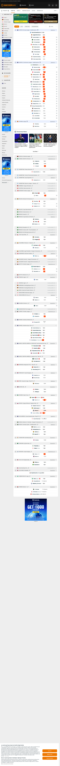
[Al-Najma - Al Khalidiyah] (35, 193)
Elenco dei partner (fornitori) (7, 763)
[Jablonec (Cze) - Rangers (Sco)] (35, 67)
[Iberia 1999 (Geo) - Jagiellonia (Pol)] (35, 35)
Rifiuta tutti (49, 754)
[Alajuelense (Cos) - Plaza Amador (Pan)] (35, 350)
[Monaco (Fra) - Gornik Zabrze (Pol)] (35, 77)
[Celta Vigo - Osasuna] (35, 124)
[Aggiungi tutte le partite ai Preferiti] (15, 30)
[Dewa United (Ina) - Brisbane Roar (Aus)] (35, 330)
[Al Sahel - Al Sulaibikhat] (35, 314)
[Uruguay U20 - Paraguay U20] (35, 322)
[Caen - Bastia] (35, 279)
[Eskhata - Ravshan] (35, 440)
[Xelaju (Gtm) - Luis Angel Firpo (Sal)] (35, 353)
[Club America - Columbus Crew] (35, 361)
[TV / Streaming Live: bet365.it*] (56, 180)
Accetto (50, 750)
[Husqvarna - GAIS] (35, 432)
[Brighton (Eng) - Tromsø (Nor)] (35, 108)
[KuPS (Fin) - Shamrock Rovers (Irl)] (35, 65)
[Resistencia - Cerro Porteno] (35, 378)
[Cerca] (49, 5)
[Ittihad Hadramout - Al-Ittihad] (35, 492)
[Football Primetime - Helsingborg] (35, 429)
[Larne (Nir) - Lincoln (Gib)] (35, 116)
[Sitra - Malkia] (35, 195)
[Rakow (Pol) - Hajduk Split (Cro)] (35, 91)
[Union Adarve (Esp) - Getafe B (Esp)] (35, 328)
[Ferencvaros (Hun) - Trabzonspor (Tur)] (35, 59)
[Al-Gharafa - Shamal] (35, 389)
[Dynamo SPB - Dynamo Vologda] (35, 413)
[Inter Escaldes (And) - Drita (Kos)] (35, 86)
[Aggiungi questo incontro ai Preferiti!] (43, 32)
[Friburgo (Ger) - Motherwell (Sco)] (35, 74)
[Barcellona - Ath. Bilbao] (35, 126)
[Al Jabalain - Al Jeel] (35, 161)
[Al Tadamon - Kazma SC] (35, 316)
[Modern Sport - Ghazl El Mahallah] (35, 266)
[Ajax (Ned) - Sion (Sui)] (35, 96)
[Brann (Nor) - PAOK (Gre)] (35, 79)
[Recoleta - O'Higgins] (35, 239)
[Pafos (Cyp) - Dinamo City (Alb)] (35, 89)
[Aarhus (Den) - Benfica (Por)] (35, 49)
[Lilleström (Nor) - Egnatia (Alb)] (35, 40)
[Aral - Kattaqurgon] (35, 479)
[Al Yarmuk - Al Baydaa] (35, 489)
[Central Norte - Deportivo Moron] (35, 172)
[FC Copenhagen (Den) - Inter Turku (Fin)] (35, 82)
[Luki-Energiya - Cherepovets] (35, 408)
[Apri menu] (56, 5)
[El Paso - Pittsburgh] (35, 462)
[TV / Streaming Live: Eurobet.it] (56, 51)
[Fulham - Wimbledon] (35, 300)
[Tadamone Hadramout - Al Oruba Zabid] (35, 494)
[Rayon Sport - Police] (35, 400)
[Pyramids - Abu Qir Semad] (35, 271)
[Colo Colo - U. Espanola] (35, 237)
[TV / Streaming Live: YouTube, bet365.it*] (56, 195)
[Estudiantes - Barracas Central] (35, 180)
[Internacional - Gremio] (35, 224)
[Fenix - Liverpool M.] (35, 454)
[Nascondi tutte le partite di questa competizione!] (56, 30)
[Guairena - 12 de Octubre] (35, 375)
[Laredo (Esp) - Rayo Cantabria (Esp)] (35, 335)
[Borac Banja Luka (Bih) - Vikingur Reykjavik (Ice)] (35, 106)
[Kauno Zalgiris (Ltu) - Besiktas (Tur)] (35, 37)
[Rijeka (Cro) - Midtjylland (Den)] (35, 111)
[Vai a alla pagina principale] (9, 5)
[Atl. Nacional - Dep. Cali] (35, 245)
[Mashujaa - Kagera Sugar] (35, 446)
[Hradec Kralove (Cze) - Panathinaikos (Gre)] (35, 84)
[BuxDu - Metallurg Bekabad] (35, 483)
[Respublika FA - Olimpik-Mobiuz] (35, 481)
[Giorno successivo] (56, 26)
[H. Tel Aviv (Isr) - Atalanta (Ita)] (35, 99)
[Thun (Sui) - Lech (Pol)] (35, 54)
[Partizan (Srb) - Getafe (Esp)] (35, 118)
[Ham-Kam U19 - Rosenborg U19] (35, 369)
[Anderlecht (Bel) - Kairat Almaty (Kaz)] (35, 56)
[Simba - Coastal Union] (35, 448)
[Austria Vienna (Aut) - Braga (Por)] (35, 103)
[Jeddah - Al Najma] (35, 163)
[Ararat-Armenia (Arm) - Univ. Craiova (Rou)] (35, 32)
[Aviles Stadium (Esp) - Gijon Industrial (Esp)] (35, 337)
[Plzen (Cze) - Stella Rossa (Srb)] (35, 44)
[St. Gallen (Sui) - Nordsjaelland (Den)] (35, 101)
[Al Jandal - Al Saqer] (35, 166)
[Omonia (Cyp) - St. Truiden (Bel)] (35, 42)
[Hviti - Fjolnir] (35, 306)
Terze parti (7, 755)
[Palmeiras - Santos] (35, 219)
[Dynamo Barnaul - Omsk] (35, 406)
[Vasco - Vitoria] (35, 221)
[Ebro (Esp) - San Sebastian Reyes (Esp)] (35, 340)
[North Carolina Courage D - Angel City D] (35, 473)
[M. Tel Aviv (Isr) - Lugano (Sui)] (35, 70)
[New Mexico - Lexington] (35, 465)
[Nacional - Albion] (35, 456)
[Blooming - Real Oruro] (35, 201)
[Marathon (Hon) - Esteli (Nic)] (35, 348)
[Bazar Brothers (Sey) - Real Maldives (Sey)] (35, 333)
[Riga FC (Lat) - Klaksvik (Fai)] (35, 94)
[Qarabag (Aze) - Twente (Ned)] (35, 72)
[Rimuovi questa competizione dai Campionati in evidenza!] (38, 30)
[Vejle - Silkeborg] (35, 256)
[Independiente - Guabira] (35, 206)
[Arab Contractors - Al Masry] (35, 269)
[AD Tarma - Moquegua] (35, 383)
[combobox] (51, 26)
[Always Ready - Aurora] (35, 204)
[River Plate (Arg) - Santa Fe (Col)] (35, 419)
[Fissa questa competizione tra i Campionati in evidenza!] (31, 156)
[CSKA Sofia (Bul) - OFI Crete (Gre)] (35, 52)
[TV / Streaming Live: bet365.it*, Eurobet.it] (56, 37)
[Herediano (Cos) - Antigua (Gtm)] (35, 346)
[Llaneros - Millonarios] (35, 248)
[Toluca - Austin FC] (35, 359)
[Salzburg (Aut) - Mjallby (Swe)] (35, 47)
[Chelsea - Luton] (35, 297)
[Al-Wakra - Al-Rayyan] (35, 392)
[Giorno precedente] (46, 26)
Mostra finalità (50, 758)
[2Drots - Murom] (35, 410)
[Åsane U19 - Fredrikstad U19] (35, 367)
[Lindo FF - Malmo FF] (35, 434)
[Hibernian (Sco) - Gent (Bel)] (35, 113)
